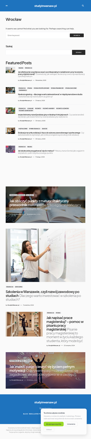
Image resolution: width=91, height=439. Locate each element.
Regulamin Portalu (37, 414)
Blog (25, 414)
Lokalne (30, 108)
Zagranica (23, 90)
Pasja (22, 361)
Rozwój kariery (48, 108)
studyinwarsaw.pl (45, 5)
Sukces (44, 128)
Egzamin (22, 195)
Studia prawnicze (57, 88)
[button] (6, 5)
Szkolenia (18, 287)
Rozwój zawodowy (26, 110)
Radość (29, 361)
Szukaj (9, 46)
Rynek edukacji (34, 128)
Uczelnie (30, 195)
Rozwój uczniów (62, 108)
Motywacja (14, 361)
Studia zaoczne (70, 88)
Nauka (21, 68)
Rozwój (38, 108)
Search (77, 35)
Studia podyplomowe (41, 88)
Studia (29, 88)
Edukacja (28, 68)
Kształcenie (23, 128)
